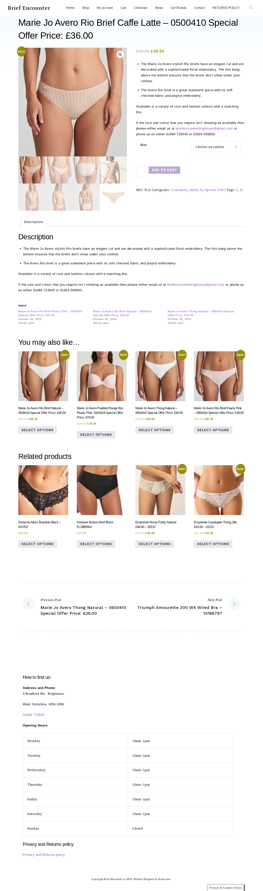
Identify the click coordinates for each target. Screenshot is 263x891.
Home (70, 8)
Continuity (179, 190)
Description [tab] (33, 222)
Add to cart (164, 170)
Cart (123, 8)
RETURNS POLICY (226, 8)
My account (105, 8)
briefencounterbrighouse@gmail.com (204, 128)
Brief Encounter (29, 7)
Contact (199, 8)
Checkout (140, 8)
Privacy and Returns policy (44, 855)
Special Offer (215, 190)
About (159, 8)
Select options (38, 430)
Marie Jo (196, 190)
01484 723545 (33, 715)
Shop (85, 8)
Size (143, 144)
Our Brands (179, 8)
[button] (120, 54)
